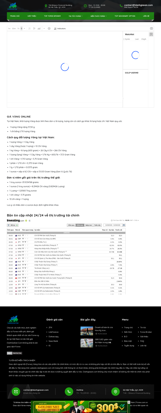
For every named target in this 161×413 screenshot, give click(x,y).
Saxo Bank (53, 341)
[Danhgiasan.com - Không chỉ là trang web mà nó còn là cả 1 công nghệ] (12, 6)
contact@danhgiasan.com (36, 390)
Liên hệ (146, 16)
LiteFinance (53, 332)
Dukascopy (53, 336)
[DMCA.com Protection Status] (14, 353)
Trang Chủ (14, 16)
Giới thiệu (32, 16)
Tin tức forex (75, 16)
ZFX (50, 327)
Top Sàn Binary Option (125, 16)
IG (49, 345)
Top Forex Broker (52, 16)
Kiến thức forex (98, 16)
